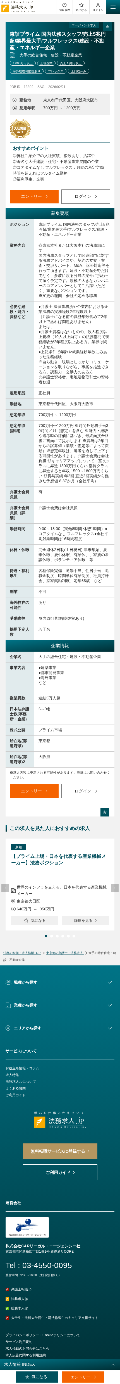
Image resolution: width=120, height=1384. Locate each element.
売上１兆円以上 (70, 63)
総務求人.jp (19, 1308)
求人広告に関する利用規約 (26, 1355)
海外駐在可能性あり (26, 71)
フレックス (55, 71)
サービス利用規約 (19, 1342)
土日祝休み (78, 71)
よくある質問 (16, 1088)
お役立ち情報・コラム (22, 1068)
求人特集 (12, 1075)
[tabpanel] (60, 884)
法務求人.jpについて (21, 1082)
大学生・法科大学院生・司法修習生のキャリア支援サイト (54, 1318)
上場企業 (46, 63)
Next (115, 888)
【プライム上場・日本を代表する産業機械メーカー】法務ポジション (58, 859)
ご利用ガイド (16, 1095)
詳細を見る (83, 920)
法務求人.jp (19, 1299)
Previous (5, 888)
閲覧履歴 (64, 9)
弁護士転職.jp (21, 1289)
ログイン (98, 9)
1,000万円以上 (23, 63)
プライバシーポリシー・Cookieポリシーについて (43, 1335)
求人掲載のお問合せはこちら (27, 1348)
